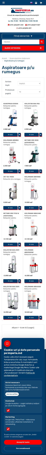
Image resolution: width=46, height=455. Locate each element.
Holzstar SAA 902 (32, 103)
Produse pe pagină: (9, 91)
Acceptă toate (23, 442)
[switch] (8, 410)
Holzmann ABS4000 (32, 286)
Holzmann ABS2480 (32, 213)
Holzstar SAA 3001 (11, 286)
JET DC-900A (8, 177)
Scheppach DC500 (10, 103)
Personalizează (23, 448)
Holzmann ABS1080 (32, 177)
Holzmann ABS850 (11, 140)
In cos (10, 135)
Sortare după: (8, 83)
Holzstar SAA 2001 (11, 250)
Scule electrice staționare (20, 58)
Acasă (4, 58)
